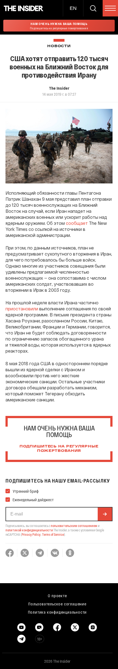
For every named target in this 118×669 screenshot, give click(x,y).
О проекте (57, 595)
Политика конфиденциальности (57, 612)
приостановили (21, 308)
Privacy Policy (31, 534)
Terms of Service (53, 534)
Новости (59, 46)
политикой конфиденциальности (29, 530)
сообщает (77, 223)
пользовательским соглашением (74, 526)
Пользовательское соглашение (57, 603)
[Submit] (105, 514)
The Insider (59, 88)
